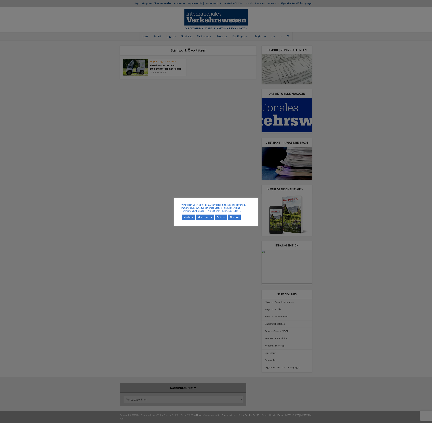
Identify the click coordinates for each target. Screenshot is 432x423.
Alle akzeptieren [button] (205, 217)
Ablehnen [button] (188, 217)
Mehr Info (234, 217)
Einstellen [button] (221, 217)
